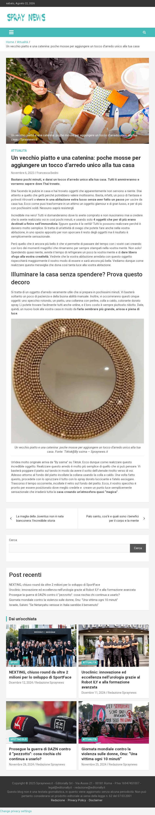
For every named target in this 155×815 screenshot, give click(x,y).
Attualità (19, 150)
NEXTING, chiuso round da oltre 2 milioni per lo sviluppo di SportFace (54, 585)
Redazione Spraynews (49, 682)
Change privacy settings (16, 811)
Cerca (13, 540)
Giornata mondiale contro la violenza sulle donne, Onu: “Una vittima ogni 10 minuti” (63, 600)
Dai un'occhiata (23, 618)
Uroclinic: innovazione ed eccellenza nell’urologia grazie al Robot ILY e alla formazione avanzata (72, 590)
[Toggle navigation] (11, 32)
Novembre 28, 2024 (21, 764)
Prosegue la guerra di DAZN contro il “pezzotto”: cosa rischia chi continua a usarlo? (64, 595)
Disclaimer (96, 800)
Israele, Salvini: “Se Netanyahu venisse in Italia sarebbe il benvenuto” (53, 605)
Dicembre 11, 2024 (93, 692)
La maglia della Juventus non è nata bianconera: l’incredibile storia (40, 518)
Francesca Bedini (47, 172)
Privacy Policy (77, 800)
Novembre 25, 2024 (94, 764)
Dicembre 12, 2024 (21, 682)
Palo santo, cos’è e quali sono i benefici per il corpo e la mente (112, 518)
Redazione (58, 800)
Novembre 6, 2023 (22, 172)
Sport (14, 662)
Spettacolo (18, 739)
